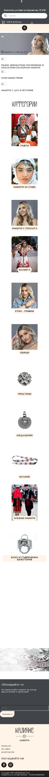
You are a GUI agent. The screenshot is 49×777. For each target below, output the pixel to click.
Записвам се (7, 714)
